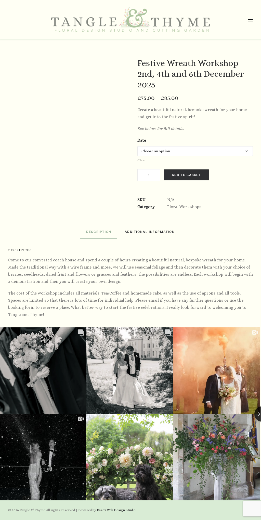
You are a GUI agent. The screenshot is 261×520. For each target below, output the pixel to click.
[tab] (150, 233)
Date (141, 140)
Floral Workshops (184, 206)
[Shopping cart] (235, 19)
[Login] (227, 19)
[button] (11, 19)
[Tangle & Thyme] (130, 19)
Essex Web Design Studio (116, 510)
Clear (141, 160)
